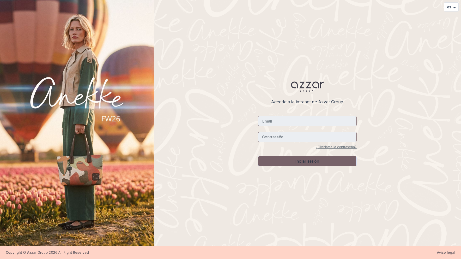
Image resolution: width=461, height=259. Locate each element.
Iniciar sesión (307, 161)
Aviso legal (446, 252)
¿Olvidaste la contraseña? (336, 147)
